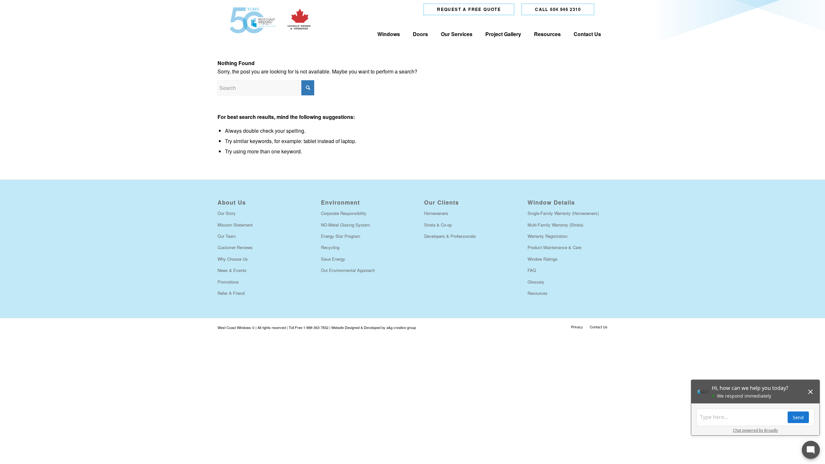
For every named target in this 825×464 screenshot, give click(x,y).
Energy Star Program (340, 236)
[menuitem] (469, 9)
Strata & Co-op (438, 225)
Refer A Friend (231, 293)
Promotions (228, 282)
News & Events (232, 270)
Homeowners (436, 213)
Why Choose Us (233, 259)
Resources (538, 293)
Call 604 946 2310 (558, 9)
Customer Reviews (235, 247)
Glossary (536, 282)
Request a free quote (469, 9)
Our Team (227, 236)
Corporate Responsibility (343, 213)
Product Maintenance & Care (554, 247)
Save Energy (333, 259)
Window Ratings (543, 259)
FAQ (532, 270)
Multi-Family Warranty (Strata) (555, 225)
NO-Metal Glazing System (345, 225)
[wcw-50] (269, 20)
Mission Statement (235, 225)
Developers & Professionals (450, 236)
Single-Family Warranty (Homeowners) (563, 213)
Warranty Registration (548, 236)
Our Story (227, 213)
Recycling (330, 247)
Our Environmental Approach (348, 270)
